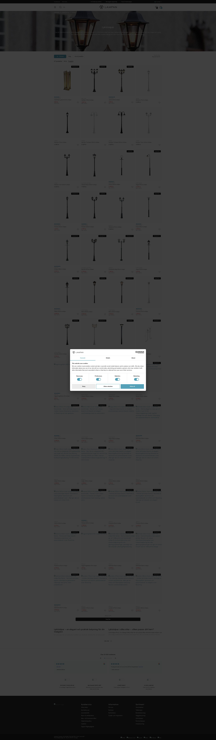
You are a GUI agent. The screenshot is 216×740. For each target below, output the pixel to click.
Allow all (132, 386)
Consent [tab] (82, 358)
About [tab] (133, 358)
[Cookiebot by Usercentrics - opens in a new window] (136, 352)
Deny (83, 386)
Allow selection (108, 386)
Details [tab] (108, 358)
